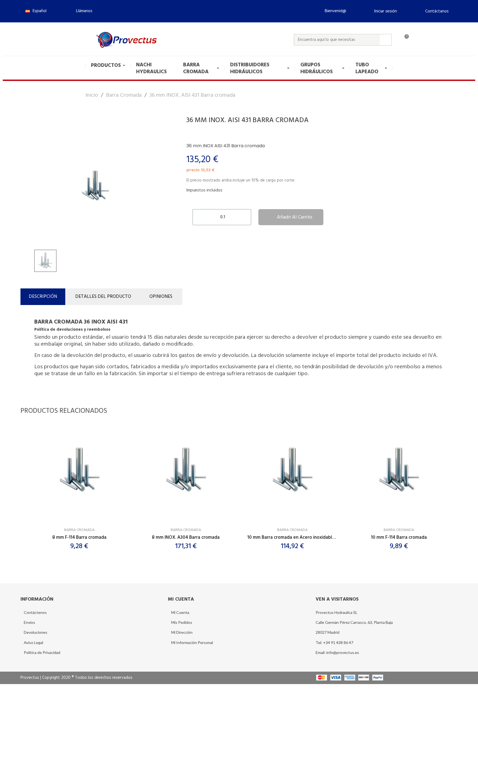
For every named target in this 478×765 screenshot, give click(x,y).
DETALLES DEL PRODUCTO (103, 296)
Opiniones (160, 296)
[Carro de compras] (404, 40)
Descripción (43, 296)
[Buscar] (385, 39)
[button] (82, 11)
